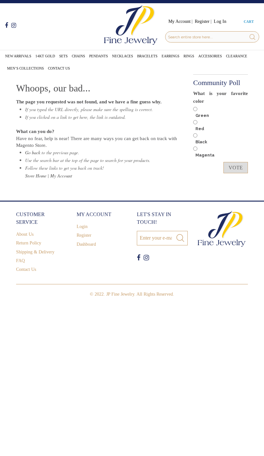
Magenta (204, 155)
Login (82, 226)
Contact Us (59, 68)
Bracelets (147, 56)
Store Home (35, 176)
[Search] (252, 37)
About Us (24, 234)
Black (201, 142)
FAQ (20, 260)
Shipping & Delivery (35, 252)
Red (199, 129)
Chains (78, 56)
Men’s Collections (25, 68)
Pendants (98, 56)
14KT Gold (45, 56)
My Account (179, 21)
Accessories (210, 56)
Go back (32, 152)
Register (202, 21)
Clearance (236, 56)
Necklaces (122, 56)
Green (202, 115)
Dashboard (86, 244)
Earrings (170, 56)
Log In (220, 21)
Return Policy (28, 243)
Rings (189, 56)
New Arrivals (18, 56)
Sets (63, 56)
